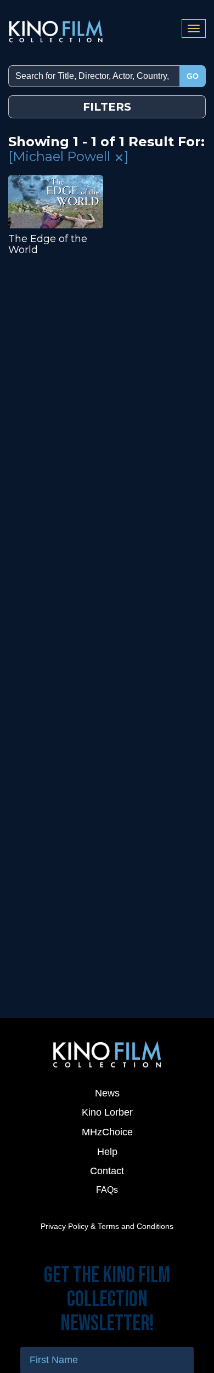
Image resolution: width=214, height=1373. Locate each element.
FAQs (107, 1189)
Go (193, 76)
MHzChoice (107, 1132)
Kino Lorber (107, 1112)
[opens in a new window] (107, 1054)
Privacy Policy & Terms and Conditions (107, 1226)
